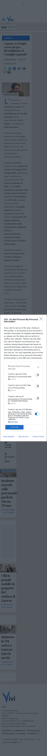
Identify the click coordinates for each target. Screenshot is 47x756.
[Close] (41, 319)
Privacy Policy (38, 436)
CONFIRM (14, 427)
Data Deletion (8, 436)
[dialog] (23, 378)
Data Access (23, 436)
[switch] (37, 375)
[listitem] (23, 367)
